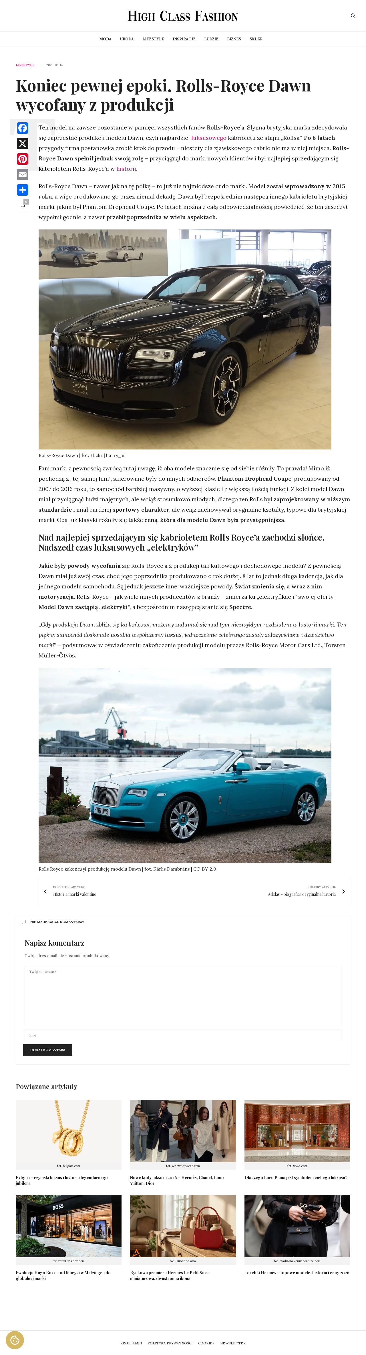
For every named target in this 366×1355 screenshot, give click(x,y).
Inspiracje (184, 39)
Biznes (234, 39)
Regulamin (131, 1343)
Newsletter (233, 1343)
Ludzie (211, 39)
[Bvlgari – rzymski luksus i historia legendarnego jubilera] (69, 1131)
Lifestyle (153, 39)
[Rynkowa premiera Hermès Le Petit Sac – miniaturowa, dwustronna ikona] (183, 1226)
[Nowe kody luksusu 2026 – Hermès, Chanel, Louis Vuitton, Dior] (183, 1131)
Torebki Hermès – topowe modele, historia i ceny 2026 (296, 1272)
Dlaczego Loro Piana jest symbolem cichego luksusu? (295, 1177)
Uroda (127, 39)
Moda (105, 39)
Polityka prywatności (170, 1343)
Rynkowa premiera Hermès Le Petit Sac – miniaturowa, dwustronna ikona (170, 1275)
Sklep (256, 39)
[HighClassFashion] (183, 16)
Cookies (206, 1343)
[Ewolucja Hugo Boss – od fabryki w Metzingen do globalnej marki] (69, 1226)
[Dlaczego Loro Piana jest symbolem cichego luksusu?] (297, 1131)
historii (126, 168)
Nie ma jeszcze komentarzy (57, 922)
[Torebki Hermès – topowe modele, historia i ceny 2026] (297, 1226)
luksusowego (208, 137)
